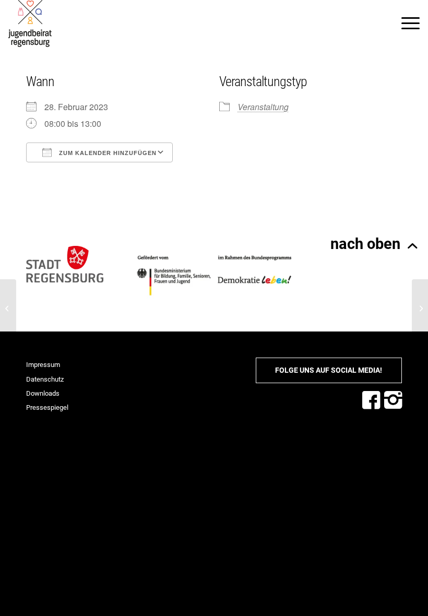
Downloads (43, 393)
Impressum (43, 365)
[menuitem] (405, 23)
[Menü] (405, 23)
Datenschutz (45, 379)
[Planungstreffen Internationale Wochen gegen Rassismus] (8, 308)
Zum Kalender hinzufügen (107, 153)
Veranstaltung (263, 107)
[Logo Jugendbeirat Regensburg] (30, 23)
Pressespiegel (47, 407)
